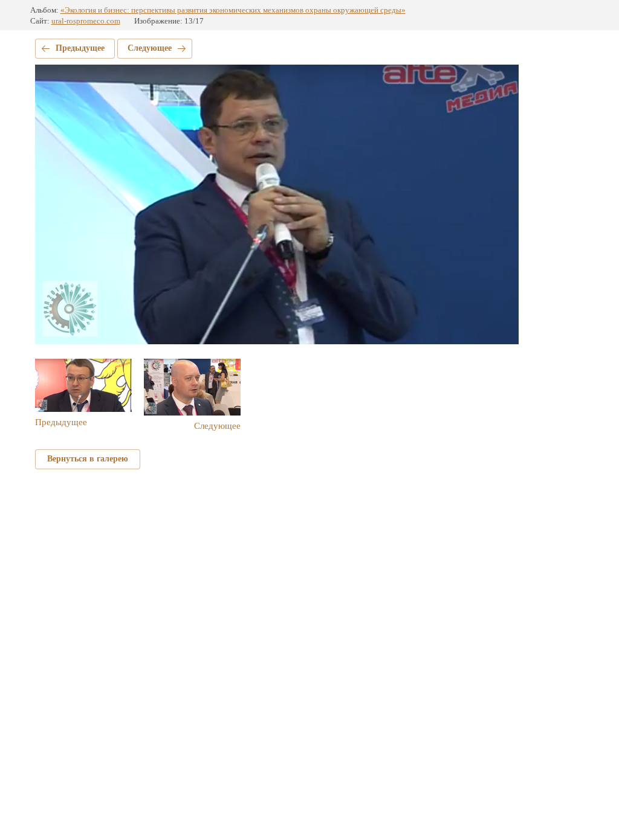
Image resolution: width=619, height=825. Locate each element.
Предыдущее (80, 48)
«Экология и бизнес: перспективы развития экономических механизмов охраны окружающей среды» (233, 9)
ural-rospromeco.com (85, 20)
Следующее (150, 48)
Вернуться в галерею (87, 458)
